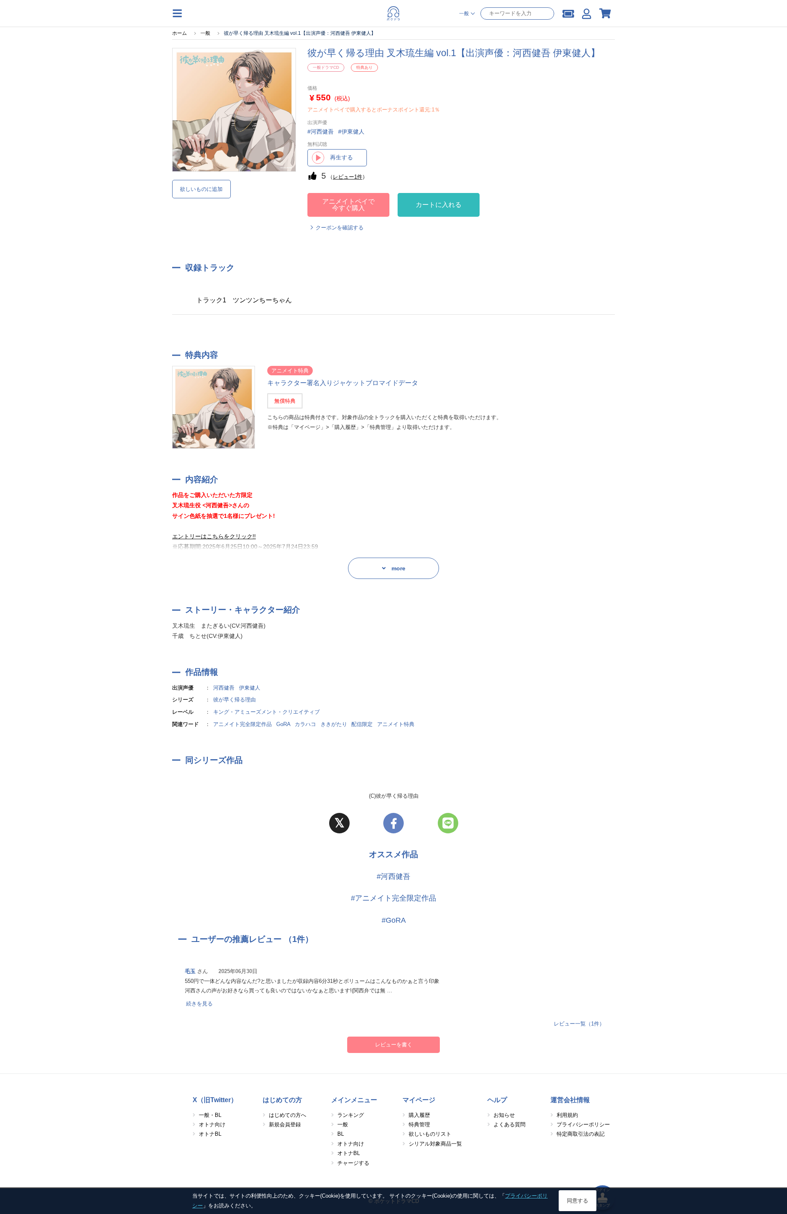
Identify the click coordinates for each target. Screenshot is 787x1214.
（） (348, 177)
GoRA (283, 724)
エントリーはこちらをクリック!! (214, 536)
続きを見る (199, 1004)
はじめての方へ (287, 1115)
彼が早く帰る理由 (234, 700)
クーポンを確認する (340, 228)
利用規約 (567, 1115)
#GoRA (394, 920)
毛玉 (190, 971)
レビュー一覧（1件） (579, 1024)
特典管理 (419, 1124)
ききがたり (334, 724)
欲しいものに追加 (201, 189)
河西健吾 (223, 688)
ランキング (350, 1115)
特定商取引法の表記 (581, 1134)
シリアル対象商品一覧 (435, 1144)
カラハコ (305, 724)
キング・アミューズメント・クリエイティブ (266, 712)
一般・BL (210, 1115)
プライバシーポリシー (583, 1124)
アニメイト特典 (395, 724)
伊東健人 (249, 688)
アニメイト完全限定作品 (242, 724)
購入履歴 (419, 1115)
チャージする (353, 1163)
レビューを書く (393, 1045)
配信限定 (362, 724)
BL (340, 1134)
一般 (342, 1124)
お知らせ (504, 1115)
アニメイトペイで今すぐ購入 (348, 204)
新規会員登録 (285, 1124)
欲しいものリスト (430, 1134)
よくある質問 (509, 1124)
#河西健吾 (393, 876)
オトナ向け (212, 1124)
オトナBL (210, 1134)
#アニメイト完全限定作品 (393, 898)
